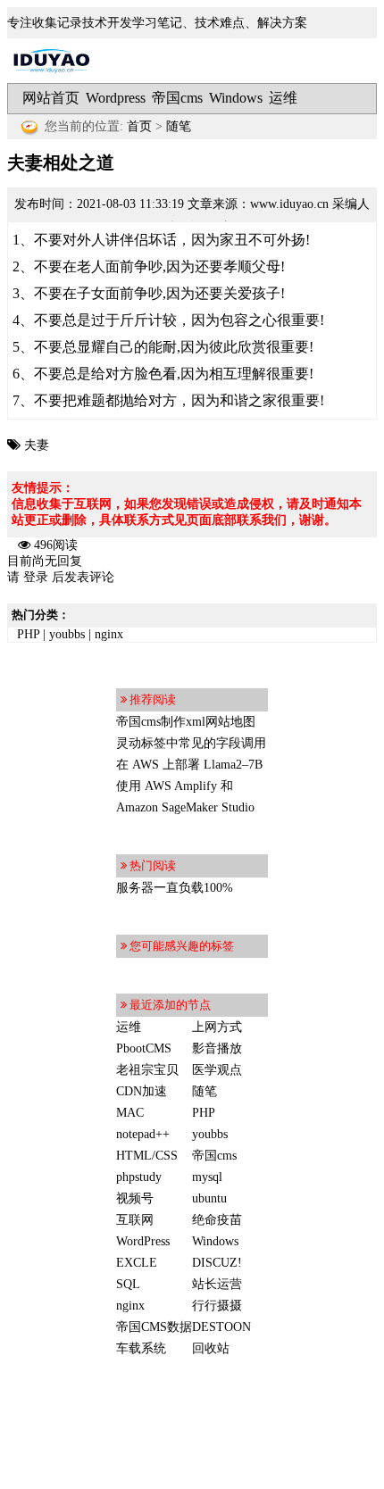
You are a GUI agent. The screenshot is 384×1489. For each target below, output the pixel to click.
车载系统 (141, 1348)
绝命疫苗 (217, 1220)
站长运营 (217, 1284)
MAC (130, 1112)
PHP (28, 634)
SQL (128, 1284)
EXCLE (136, 1262)
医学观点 (217, 1070)
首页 (139, 126)
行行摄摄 (217, 1305)
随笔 (178, 126)
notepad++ (143, 1134)
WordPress (143, 1241)
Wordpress (116, 97)
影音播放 (217, 1048)
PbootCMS (143, 1048)
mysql (207, 1177)
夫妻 (36, 445)
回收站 (211, 1348)
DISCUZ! (217, 1262)
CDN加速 (141, 1091)
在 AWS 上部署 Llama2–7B (189, 764)
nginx (109, 634)
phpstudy (139, 1177)
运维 (283, 97)
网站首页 (50, 97)
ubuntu (209, 1198)
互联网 (135, 1220)
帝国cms (177, 97)
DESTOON (221, 1327)
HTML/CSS (147, 1155)
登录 (35, 577)
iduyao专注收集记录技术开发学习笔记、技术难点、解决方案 (51, 60)
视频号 (135, 1198)
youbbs (67, 634)
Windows (236, 97)
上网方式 (217, 1027)
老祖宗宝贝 (147, 1070)
